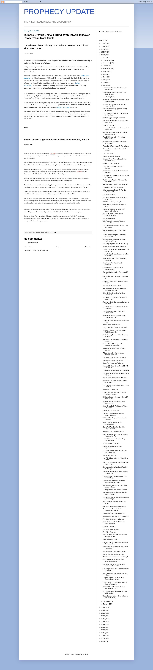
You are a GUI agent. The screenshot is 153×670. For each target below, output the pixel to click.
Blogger (85, 654)
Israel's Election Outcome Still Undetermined (112, 423)
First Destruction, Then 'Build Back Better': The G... (114, 312)
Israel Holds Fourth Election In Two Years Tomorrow (114, 522)
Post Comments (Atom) (40, 250)
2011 (103, 633)
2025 (103, 46)
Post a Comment (32, 243)
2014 (103, 624)
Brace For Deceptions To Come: (113, 363)
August (105, 71)
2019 (103, 610)
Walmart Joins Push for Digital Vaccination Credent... (112, 509)
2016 (103, 619)
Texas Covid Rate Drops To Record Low (116, 146)
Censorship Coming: (109, 455)
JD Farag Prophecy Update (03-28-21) (115, 244)
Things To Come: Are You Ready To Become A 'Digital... (114, 393)
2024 (103, 49)
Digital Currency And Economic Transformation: (113, 268)
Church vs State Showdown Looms (114, 506)
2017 (103, 616)
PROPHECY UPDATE (59, 12)
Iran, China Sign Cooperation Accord (115, 327)
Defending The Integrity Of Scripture (114, 551)
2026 (103, 43)
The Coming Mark (108, 97)
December (106, 60)
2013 (103, 627)
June (105, 77)
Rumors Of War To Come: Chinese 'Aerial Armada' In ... (114, 587)
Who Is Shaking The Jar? (111, 443)
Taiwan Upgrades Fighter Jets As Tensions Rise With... (113, 354)
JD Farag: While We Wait (111, 529)
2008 (103, 641)
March (105, 85)
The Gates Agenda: (109, 194)
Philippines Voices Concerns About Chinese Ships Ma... (114, 316)
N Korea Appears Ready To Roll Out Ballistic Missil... (114, 191)
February (106, 601)
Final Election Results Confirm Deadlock (116, 370)
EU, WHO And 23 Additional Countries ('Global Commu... (115, 133)
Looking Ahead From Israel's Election (115, 490)
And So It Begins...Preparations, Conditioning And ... (113, 214)
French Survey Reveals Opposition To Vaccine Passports (115, 583)
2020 (103, 607)
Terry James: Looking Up (111, 539)
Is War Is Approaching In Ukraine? (114, 118)
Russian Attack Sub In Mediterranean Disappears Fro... (115, 535)
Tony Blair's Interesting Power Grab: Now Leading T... (114, 138)
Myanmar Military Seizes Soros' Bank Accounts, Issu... (115, 486)
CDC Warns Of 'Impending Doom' (113, 202)
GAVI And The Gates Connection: (113, 431)
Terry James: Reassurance (111, 156)
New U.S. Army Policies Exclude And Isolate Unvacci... (114, 160)
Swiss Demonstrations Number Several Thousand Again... (115, 597)
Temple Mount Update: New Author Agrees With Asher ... (114, 210)
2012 (103, 630)
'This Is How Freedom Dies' (111, 325)
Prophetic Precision (109, 218)
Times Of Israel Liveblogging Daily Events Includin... (114, 439)
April (104, 82)
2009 (103, 638)
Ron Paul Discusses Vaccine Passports (115, 184)
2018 (103, 613)
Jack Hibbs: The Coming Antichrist (114, 513)
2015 (103, 621)
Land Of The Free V (109, 125)
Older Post (88, 247)
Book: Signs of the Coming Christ (111, 31)
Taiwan (52, 153)
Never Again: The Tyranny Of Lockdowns (116, 516)
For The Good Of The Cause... (112, 285)
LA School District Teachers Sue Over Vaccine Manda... (115, 451)
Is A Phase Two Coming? (111, 163)
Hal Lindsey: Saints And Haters (113, 360)
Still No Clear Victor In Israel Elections (115, 378)
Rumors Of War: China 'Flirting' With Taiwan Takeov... (114, 231)
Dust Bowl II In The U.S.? (111, 410)
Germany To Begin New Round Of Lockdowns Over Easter (114, 481)
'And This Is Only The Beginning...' (114, 187)
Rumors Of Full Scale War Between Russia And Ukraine (114, 289)
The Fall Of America (109, 532)
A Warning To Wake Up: (110, 390)
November (106, 63)
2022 (103, 55)
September (107, 68)
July (104, 74)
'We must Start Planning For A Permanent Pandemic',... (112, 344)
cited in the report (63, 107)
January (106, 604)
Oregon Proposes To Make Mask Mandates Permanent (113, 578)
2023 (103, 52)
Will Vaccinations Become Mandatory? (115, 557)
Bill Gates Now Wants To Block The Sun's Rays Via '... (114, 240)
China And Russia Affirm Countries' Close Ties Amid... (114, 428)
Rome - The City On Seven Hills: (113, 554)
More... (26, 127)
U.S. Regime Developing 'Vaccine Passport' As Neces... (114, 222)
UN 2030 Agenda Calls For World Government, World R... (113, 560)
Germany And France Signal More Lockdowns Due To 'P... (114, 565)
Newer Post (28, 247)
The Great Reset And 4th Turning (113, 519)
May (104, 80)
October (106, 66)
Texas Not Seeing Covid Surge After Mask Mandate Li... (114, 331)
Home (58, 247)
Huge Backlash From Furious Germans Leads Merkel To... (115, 435)
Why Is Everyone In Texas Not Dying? (115, 247)
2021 (103, 58)
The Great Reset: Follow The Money (114, 357)
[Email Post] (54, 232)
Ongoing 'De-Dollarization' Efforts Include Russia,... (113, 414)
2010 (103, 635)
